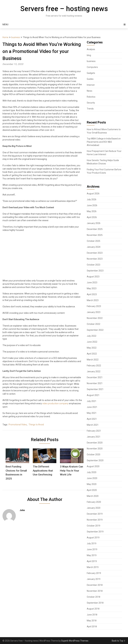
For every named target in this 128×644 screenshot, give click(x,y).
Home (5, 37)
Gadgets (91, 73)
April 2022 (92, 353)
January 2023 (93, 312)
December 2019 (95, 514)
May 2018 (91, 620)
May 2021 (91, 413)
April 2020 (92, 490)
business (15, 37)
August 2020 (93, 466)
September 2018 (95, 603)
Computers (92, 67)
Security (91, 102)
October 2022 (93, 324)
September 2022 (95, 330)
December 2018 (95, 585)
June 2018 (92, 614)
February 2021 (94, 431)
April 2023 (92, 294)
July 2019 (91, 543)
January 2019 (93, 579)
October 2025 (93, 241)
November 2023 (95, 259)
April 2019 (92, 561)
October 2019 (93, 525)
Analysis (91, 49)
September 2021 (95, 389)
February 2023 (94, 306)
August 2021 (93, 395)
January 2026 (93, 223)
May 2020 (91, 484)
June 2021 (92, 407)
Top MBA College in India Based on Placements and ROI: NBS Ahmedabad (104, 141)
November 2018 (95, 591)
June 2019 (92, 549)
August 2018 (93, 608)
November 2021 (95, 383)
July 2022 (91, 336)
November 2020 (95, 448)
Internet (91, 85)
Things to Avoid (36, 424)
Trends (90, 108)
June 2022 (92, 342)
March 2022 (92, 359)
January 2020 (93, 508)
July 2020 (91, 472)
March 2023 (92, 300)
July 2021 (91, 401)
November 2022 (95, 318)
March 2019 (92, 567)
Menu (5, 24)
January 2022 (93, 371)
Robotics (91, 97)
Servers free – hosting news (64, 9)
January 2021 (93, 436)
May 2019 (91, 555)
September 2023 (95, 270)
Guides (90, 79)
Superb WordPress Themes (74, 640)
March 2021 (92, 425)
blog (89, 55)
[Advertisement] (42, 257)
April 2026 (92, 217)
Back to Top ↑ (119, 640)
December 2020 (95, 442)
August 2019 (93, 537)
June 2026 (92, 205)
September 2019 (95, 531)
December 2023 (95, 253)
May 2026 (91, 211)
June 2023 (92, 282)
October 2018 (93, 597)
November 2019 (95, 520)
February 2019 (94, 573)
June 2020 (92, 478)
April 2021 (92, 419)
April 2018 (92, 626)
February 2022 (94, 365)
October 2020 (93, 454)
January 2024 (93, 247)
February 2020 (94, 502)
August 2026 (93, 193)
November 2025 (95, 235)
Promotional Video (18, 424)
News (89, 91)
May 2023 (91, 288)
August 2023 (93, 276)
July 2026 (91, 199)
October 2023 (93, 264)
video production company (55, 403)
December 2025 (95, 229)
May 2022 (91, 348)
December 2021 (95, 377)
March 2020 (92, 496)
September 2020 (95, 460)
